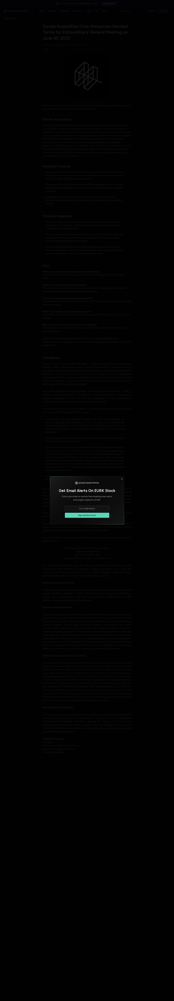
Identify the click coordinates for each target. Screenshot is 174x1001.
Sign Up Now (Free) (87, 515)
